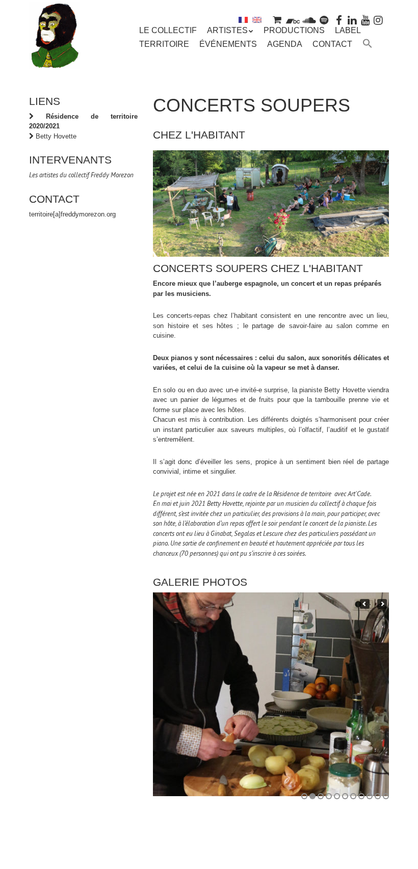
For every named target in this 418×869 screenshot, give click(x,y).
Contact (332, 44)
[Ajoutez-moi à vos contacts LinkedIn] (352, 19)
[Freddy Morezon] (54, 54)
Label (348, 30)
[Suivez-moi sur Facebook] (339, 19)
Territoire (164, 44)
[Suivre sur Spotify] (324, 19)
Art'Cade (359, 494)
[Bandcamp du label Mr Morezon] (292, 19)
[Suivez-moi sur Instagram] (378, 19)
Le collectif (168, 30)
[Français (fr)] (243, 19)
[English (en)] (257, 19)
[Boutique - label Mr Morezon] (276, 19)
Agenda (284, 44)
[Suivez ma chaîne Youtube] (365, 19)
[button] (367, 44)
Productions (294, 30)
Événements (228, 44)
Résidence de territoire (303, 494)
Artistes (227, 30)
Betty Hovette (56, 136)
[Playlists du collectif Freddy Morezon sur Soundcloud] (309, 19)
